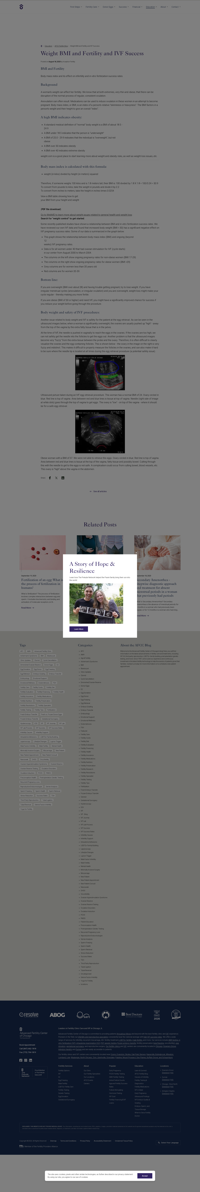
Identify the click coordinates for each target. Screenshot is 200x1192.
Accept (145, 1176)
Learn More (78, 629)
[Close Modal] (136, 552)
